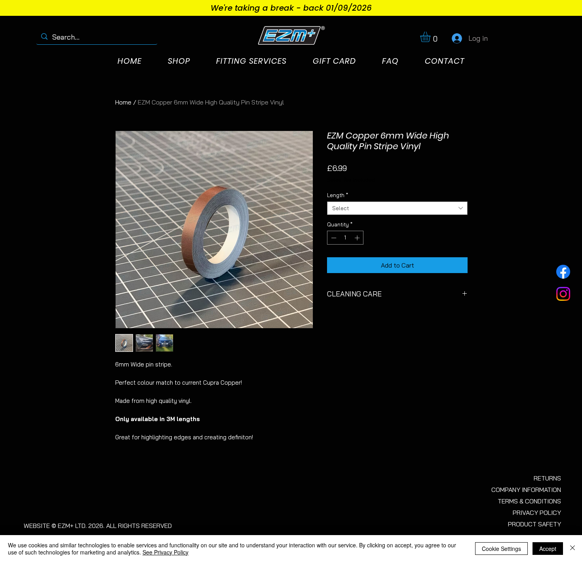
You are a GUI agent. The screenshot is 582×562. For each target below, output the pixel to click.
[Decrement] (333, 238)
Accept (547, 549)
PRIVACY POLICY (537, 512)
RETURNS (547, 478)
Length (337, 195)
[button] (431, 37)
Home (123, 102)
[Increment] (358, 238)
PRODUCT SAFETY (534, 524)
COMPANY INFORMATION (526, 490)
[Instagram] (563, 294)
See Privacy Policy (165, 552)
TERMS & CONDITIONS (529, 501)
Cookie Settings (501, 549)
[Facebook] (563, 271)
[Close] (572, 548)
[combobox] (397, 208)
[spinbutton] (345, 238)
